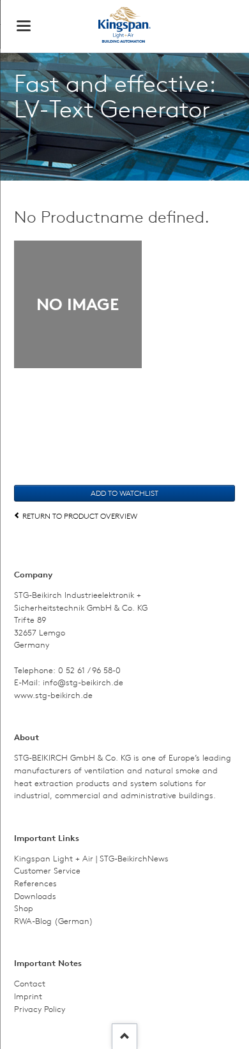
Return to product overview (79, 515)
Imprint (28, 996)
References (35, 883)
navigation (24, 25)
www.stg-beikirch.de (53, 695)
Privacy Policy (39, 1009)
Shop (23, 908)
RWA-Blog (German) (53, 921)
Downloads (35, 896)
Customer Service (47, 870)
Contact (29, 983)
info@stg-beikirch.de (83, 682)
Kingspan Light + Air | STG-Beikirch (80, 858)
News (158, 858)
